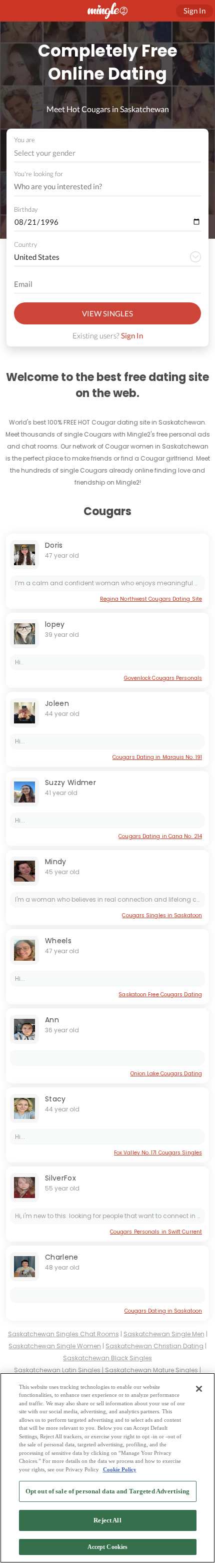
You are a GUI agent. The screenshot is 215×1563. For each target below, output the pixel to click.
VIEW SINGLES (107, 313)
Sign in (195, 10)
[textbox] (107, 153)
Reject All (107, 1520)
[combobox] (108, 153)
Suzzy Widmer (70, 782)
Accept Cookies (108, 1546)
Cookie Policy (119, 1469)
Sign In (132, 335)
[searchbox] (101, 187)
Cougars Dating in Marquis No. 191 (157, 757)
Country (25, 244)
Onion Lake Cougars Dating (166, 1073)
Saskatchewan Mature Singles (151, 1370)
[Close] (199, 1389)
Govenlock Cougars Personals (163, 678)
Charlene (61, 1257)
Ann (52, 1020)
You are (24, 140)
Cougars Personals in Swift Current (156, 1232)
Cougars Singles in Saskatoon (162, 915)
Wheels (58, 941)
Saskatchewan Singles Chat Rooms (63, 1334)
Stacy (55, 1099)
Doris (54, 545)
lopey (55, 624)
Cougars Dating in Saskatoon (163, 1311)
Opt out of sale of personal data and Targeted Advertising (108, 1491)
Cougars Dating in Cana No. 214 (160, 836)
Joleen (57, 703)
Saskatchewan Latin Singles (57, 1370)
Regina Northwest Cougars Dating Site (151, 599)
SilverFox (60, 1178)
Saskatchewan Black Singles (107, 1358)
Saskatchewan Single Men (164, 1334)
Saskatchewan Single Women (54, 1346)
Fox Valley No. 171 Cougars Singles (158, 1152)
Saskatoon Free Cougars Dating (160, 994)
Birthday (26, 209)
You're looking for (38, 174)
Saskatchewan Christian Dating (155, 1346)
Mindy (55, 862)
